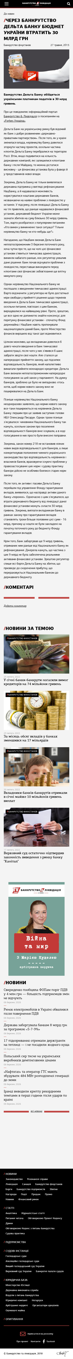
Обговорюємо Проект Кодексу (45, 1218)
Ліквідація (12, 1184)
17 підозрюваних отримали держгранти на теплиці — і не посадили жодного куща (36, 1042)
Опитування (14, 1319)
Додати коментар (15, 605)
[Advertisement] (32, 1140)
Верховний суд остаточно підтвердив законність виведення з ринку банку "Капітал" (34, 857)
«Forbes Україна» (14, 121)
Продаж (35, 1194)
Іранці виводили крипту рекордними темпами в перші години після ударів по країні (35, 1095)
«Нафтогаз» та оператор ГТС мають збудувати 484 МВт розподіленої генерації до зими (36, 1076)
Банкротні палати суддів (50, 1271)
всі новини (36, 1111)
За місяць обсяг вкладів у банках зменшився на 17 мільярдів (30, 738)
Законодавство (14, 1179)
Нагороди (11, 1194)
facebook (51, 1341)
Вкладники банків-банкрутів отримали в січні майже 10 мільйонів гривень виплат (35, 797)
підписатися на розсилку (40, 1333)
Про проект (22, 1341)
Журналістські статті (33, 1213)
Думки (9, 1223)
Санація (26, 1184)
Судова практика (15, 1233)
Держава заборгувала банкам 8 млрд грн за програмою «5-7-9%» (35, 1027)
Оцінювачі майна (15, 1310)
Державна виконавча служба (22, 1290)
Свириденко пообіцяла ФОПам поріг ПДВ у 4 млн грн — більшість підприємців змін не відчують (36, 994)
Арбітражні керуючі (17, 1305)
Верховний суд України (18, 1271)
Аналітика (11, 1213)
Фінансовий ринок (28, 1199)
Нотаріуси (37, 1300)
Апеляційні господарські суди (22, 1261)
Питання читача (14, 1218)
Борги (9, 1189)
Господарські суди (16, 1256)
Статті (10, 1208)
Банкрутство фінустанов (22, 638)
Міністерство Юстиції (18, 1285)
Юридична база (17, 1280)
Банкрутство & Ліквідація (20, 116)
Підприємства (16, 1242)
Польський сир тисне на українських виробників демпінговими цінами (32, 1058)
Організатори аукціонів (45, 1305)
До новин (9, 13)
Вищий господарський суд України (25, 1266)
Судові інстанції (17, 1251)
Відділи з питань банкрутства (22, 1295)
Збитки (53, 1189)
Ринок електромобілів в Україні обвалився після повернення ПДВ (36, 1011)
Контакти (35, 1341)
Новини (11, 1174)
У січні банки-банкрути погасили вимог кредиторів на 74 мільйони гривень (36, 682)
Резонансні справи (37, 1179)
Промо (48, 1194)
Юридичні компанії (16, 1300)
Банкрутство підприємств (31, 1189)
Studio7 (62, 1353)
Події (24, 1194)
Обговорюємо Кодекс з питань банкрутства (30, 1228)
